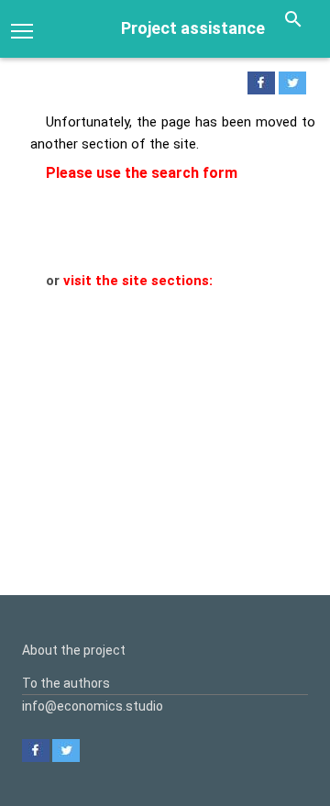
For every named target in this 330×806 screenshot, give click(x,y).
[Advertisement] (165, 420)
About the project (74, 650)
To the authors (66, 683)
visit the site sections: (138, 280)
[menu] (22, 29)
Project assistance (193, 28)
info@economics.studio (92, 706)
